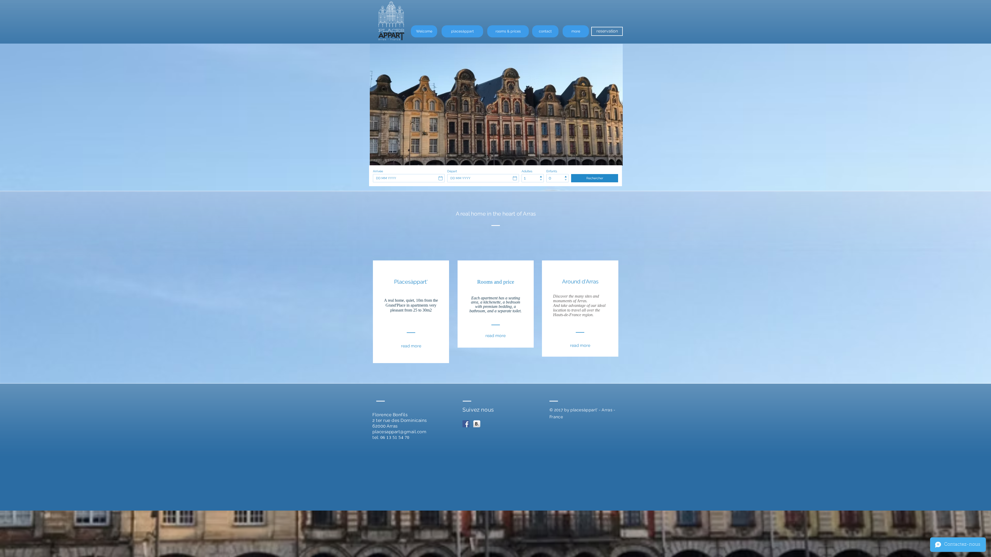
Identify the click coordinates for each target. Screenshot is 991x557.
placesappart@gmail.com (399, 431)
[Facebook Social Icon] (465, 423)
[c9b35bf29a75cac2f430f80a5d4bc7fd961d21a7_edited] (476, 423)
